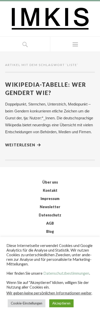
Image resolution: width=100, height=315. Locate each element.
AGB (50, 223)
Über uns (50, 182)
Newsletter (50, 207)
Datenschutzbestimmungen (66, 273)
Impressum (50, 198)
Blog (50, 231)
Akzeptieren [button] (61, 303)
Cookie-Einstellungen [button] (26, 303)
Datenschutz (50, 215)
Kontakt (50, 190)
